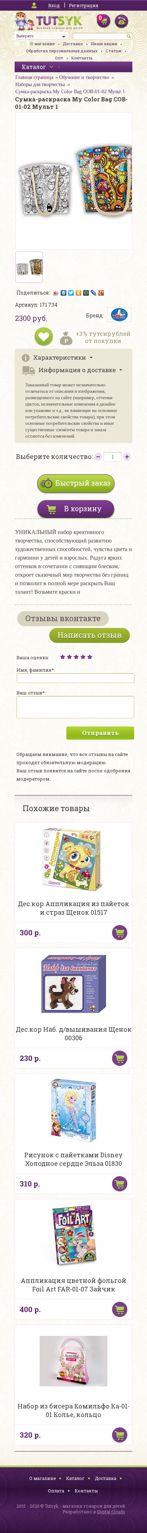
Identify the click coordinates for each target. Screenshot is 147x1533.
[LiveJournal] (93, 292)
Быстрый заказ (83, 482)
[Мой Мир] (86, 292)
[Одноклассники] (78, 292)
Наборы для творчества (40, 84)
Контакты (81, 57)
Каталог (75, 1478)
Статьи (113, 50)
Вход (54, 5)
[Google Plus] (101, 292)
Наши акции (104, 43)
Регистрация (83, 5)
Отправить (100, 733)
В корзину (83, 508)
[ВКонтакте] (63, 292)
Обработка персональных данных (61, 50)
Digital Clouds (111, 1512)
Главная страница (34, 77)
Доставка (73, 43)
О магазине (42, 43)
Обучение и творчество (84, 77)
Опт (59, 57)
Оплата (56, 1491)
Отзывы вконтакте (63, 618)
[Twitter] (71, 292)
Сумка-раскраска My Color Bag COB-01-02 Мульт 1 (70, 91)
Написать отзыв (89, 635)
